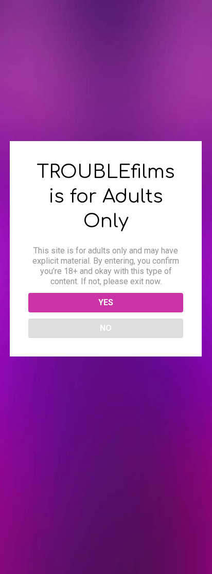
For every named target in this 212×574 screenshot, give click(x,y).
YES (105, 302)
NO (106, 328)
